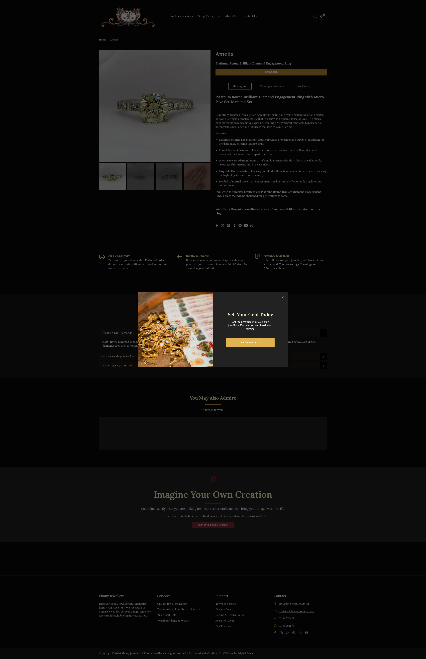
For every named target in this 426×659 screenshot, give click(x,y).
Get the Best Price (250, 342)
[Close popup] (282, 297)
